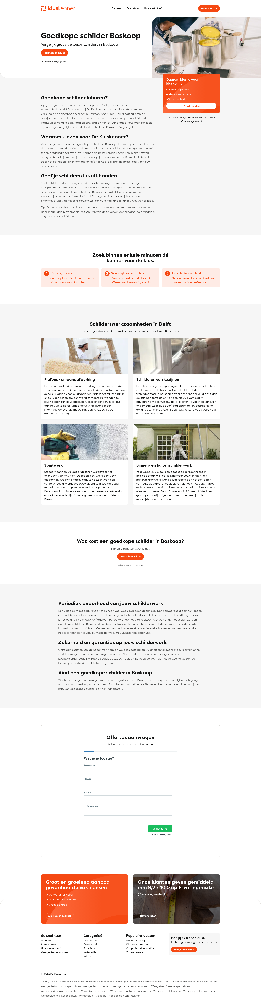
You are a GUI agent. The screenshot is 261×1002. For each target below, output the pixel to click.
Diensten (117, 8)
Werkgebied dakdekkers (96, 986)
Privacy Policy (49, 981)
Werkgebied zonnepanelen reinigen (107, 981)
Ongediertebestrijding (140, 948)
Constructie (91, 944)
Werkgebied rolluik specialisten (59, 995)
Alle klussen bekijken (59, 915)
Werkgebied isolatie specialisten (59, 991)
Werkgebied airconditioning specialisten (194, 981)
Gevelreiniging (135, 940)
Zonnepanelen (135, 952)
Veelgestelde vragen (54, 952)
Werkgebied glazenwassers (199, 991)
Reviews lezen (148, 915)
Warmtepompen (137, 944)
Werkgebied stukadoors (92, 995)
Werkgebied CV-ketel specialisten (170, 986)
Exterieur (89, 948)
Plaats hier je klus (54, 52)
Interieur (89, 956)
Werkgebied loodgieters (94, 991)
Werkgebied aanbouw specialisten (61, 986)
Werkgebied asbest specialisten (131, 986)
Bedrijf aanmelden (184, 949)
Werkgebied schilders (71, 981)
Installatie (90, 952)
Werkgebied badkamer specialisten (130, 991)
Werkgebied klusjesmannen (124, 995)
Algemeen (90, 940)
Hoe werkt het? (153, 8)
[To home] (58, 8)
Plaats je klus (209, 8)
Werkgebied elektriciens (167, 991)
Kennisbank (133, 8)
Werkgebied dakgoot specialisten (149, 981)
